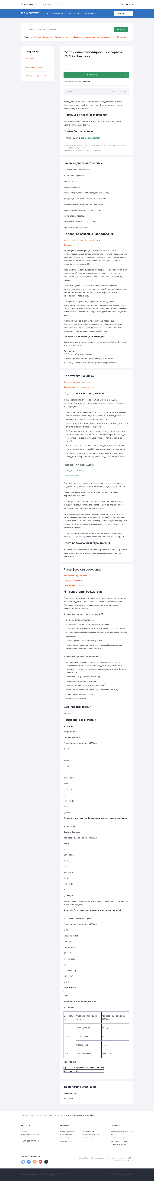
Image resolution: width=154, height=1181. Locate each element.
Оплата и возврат (98, 1158)
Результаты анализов (90, 1134)
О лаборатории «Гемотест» (121, 1131)
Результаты (127, 4)
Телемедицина (88, 1131)
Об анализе (30, 58)
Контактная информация (120, 1138)
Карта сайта (83, 1158)
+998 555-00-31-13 (31, 4)
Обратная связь (66, 1141)
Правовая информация (116, 1158)
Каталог (32, 1115)
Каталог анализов (67, 1131)
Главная (24, 1115)
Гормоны (58, 1115)
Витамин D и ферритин (44, 37)
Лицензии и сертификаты (120, 1141)
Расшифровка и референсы (36, 76)
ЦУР (129, 1158)
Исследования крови (45, 1115)
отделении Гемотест (90, 138)
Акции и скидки (66, 1134)
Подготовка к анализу (34, 67)
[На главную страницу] (30, 13)
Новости (114, 1134)
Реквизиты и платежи (119, 1144)
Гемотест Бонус (88, 1138)
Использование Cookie (124, 1161)
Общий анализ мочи (63, 37)
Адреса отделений (67, 1138)
